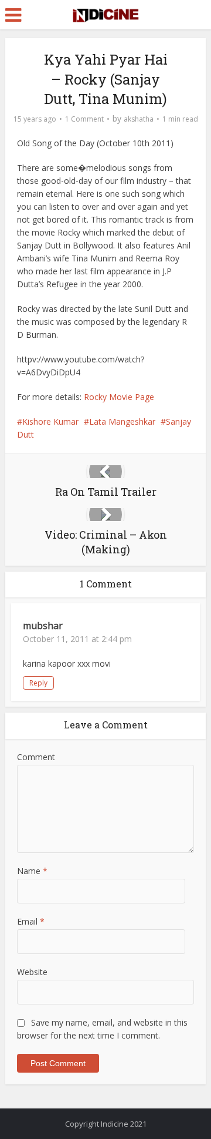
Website (32, 971)
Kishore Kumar (50, 421)
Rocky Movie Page (119, 396)
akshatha (139, 119)
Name (32, 870)
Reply (38, 683)
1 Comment (84, 119)
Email (31, 921)
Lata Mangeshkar (122, 421)
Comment (36, 756)
